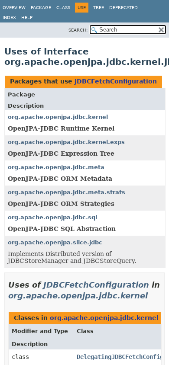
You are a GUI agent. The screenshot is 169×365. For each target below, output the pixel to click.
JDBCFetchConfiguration (116, 81)
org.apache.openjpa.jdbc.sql (52, 217)
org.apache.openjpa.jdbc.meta (56, 167)
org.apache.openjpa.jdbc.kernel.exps (66, 142)
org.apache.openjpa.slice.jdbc (55, 242)
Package (41, 7)
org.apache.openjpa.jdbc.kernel (58, 117)
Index (9, 17)
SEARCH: (78, 30)
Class (63, 7)
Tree (98, 7)
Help (26, 17)
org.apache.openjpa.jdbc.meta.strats (66, 192)
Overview (14, 7)
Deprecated (123, 7)
